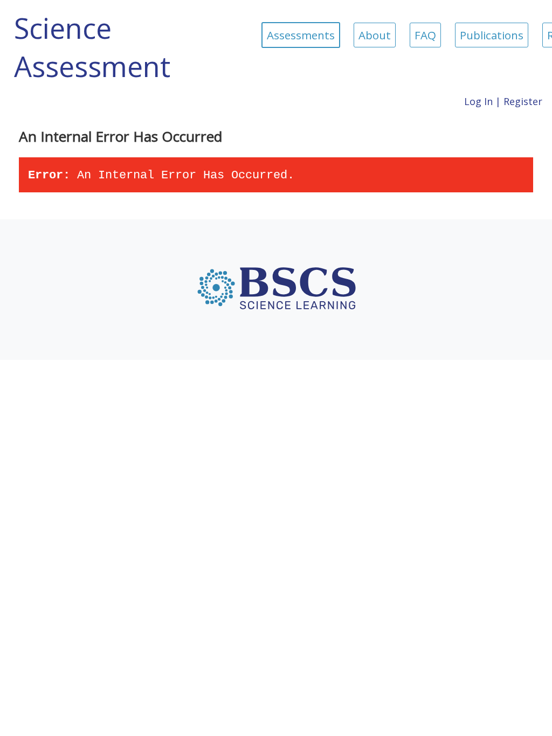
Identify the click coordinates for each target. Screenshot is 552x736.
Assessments (301, 35)
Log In (478, 101)
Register (522, 101)
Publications (491, 35)
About (374, 35)
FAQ (425, 35)
